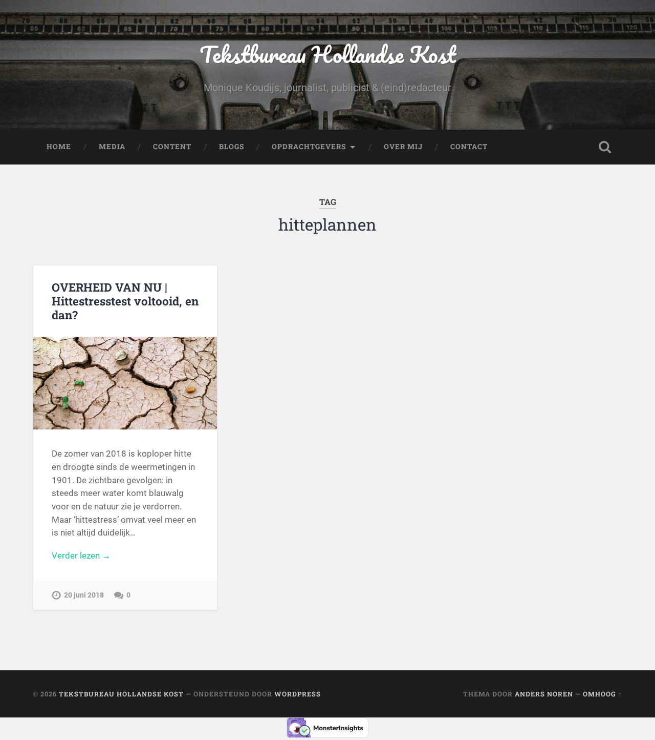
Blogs (231, 146)
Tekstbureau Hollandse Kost (328, 54)
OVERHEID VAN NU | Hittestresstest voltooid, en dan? (125, 300)
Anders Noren (544, 694)
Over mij (403, 146)
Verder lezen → (81, 555)
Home (59, 146)
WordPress (297, 694)
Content (172, 146)
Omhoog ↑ (602, 694)
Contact (469, 146)
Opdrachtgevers (309, 146)
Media (112, 146)
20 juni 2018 (84, 595)
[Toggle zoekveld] (604, 147)
